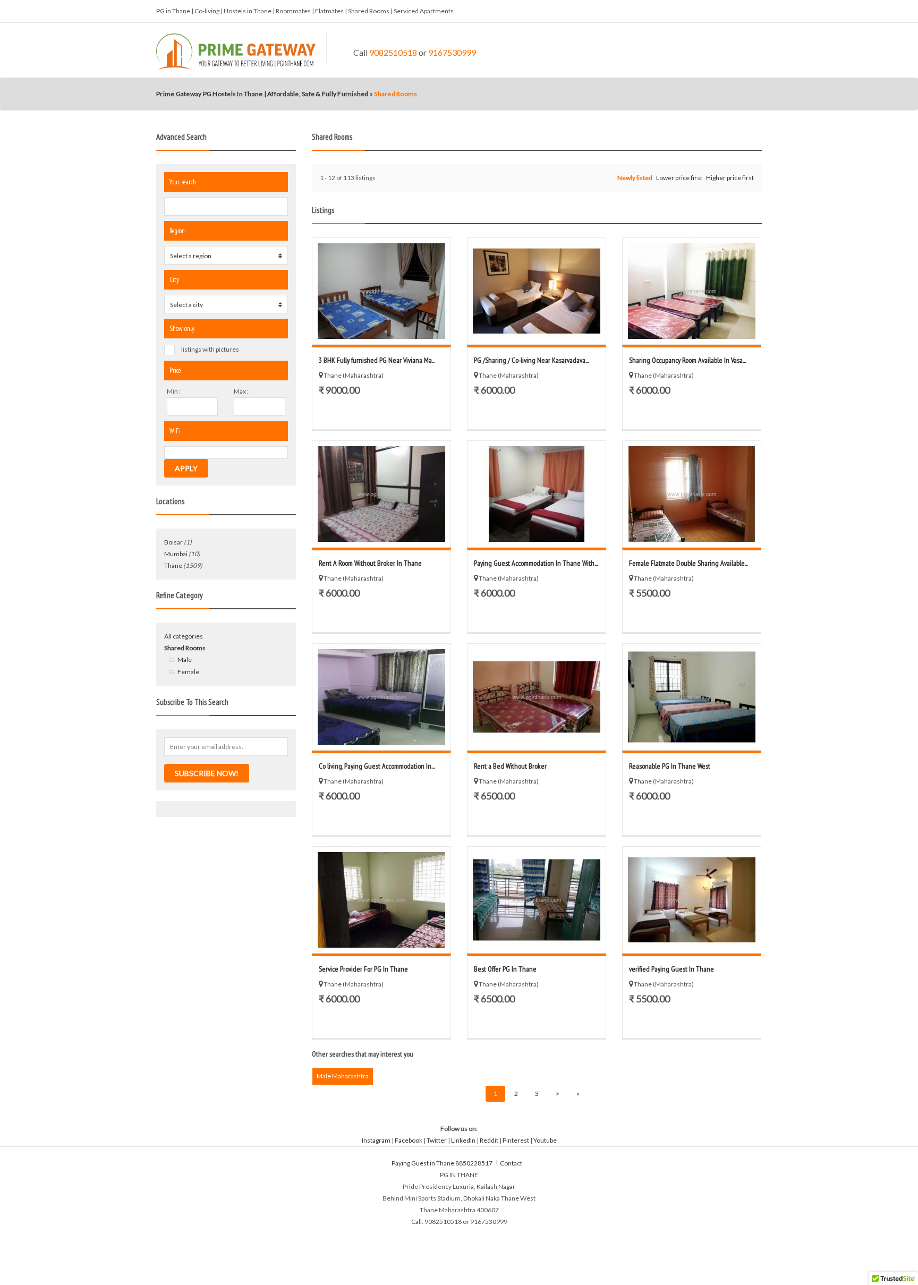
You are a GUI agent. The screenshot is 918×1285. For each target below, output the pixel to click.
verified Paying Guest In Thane (671, 969)
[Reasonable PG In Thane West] (692, 697)
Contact (511, 1163)
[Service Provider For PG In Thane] (381, 900)
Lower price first (679, 178)
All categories (183, 636)
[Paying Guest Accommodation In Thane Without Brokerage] (537, 494)
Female (188, 672)
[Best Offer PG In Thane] (537, 900)
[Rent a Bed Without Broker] (537, 697)
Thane (173, 565)
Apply (186, 468)
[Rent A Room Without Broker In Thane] (381, 494)
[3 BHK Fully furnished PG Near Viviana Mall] (381, 291)
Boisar (173, 542)
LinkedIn (463, 1140)
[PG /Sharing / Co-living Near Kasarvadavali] (537, 291)
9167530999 (452, 52)
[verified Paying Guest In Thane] (692, 900)
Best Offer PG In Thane (505, 969)
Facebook (408, 1140)
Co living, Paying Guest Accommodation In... (377, 766)
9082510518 (393, 52)
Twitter (437, 1140)
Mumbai (176, 554)
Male (184, 659)
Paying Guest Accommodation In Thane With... (536, 563)
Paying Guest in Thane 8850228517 (442, 1163)
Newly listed (634, 178)
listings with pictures (210, 349)
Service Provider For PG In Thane (363, 969)
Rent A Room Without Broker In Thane (370, 563)
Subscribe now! (207, 773)
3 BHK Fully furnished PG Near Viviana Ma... (377, 360)
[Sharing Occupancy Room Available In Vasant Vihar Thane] (692, 291)
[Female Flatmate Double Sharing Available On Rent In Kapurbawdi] (692, 494)
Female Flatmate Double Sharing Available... (688, 563)
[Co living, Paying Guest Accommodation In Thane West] (381, 697)
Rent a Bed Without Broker (510, 766)
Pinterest (516, 1140)
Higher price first (730, 178)
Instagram (376, 1140)
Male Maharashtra (343, 1076)
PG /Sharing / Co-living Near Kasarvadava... (531, 360)
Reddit (489, 1140)
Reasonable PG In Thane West (669, 766)
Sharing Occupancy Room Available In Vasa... (687, 360)
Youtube (545, 1140)
